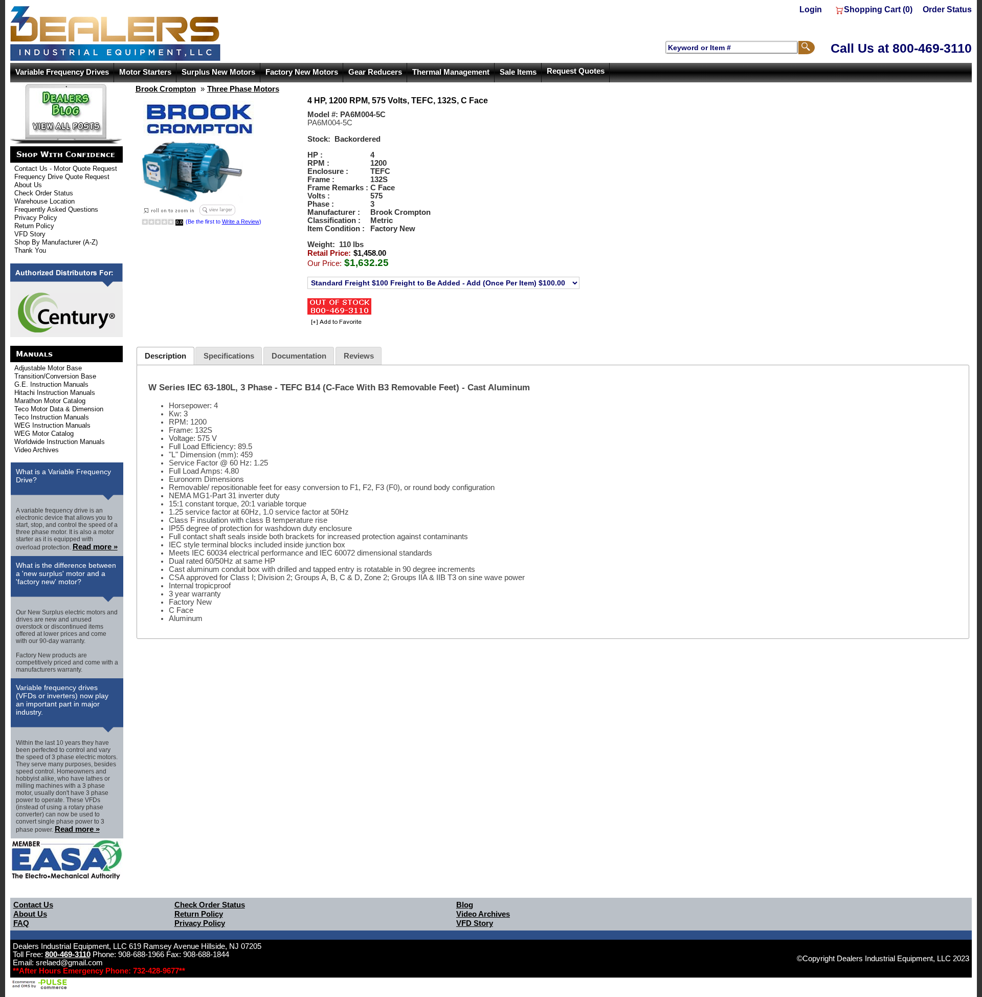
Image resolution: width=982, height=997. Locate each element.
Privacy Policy (35, 217)
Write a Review (240, 221)
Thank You (30, 250)
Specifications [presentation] (229, 356)
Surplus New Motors (218, 72)
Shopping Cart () (878, 9)
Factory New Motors (301, 72)
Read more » (95, 547)
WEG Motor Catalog (44, 433)
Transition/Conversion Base (55, 376)
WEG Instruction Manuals (52, 425)
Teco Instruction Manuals (51, 417)
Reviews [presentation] (359, 356)
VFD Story (30, 234)
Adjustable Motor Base (48, 368)
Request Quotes (576, 71)
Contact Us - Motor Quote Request (65, 168)
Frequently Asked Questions (56, 209)
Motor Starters (145, 72)
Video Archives (36, 450)
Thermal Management (450, 72)
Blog (464, 905)
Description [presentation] (165, 356)
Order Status (947, 9)
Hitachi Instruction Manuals (54, 392)
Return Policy (34, 226)
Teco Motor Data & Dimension (58, 409)
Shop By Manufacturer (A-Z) (56, 242)
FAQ (21, 923)
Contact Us (33, 905)
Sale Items (518, 72)
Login (810, 9)
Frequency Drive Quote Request (61, 177)
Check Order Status (43, 193)
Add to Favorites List (334, 322)
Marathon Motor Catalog (49, 401)
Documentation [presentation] (299, 356)
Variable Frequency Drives (62, 72)
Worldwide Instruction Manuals (59, 442)
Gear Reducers (375, 72)
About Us (28, 185)
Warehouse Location (44, 201)
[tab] (165, 356)
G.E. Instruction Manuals (51, 384)
